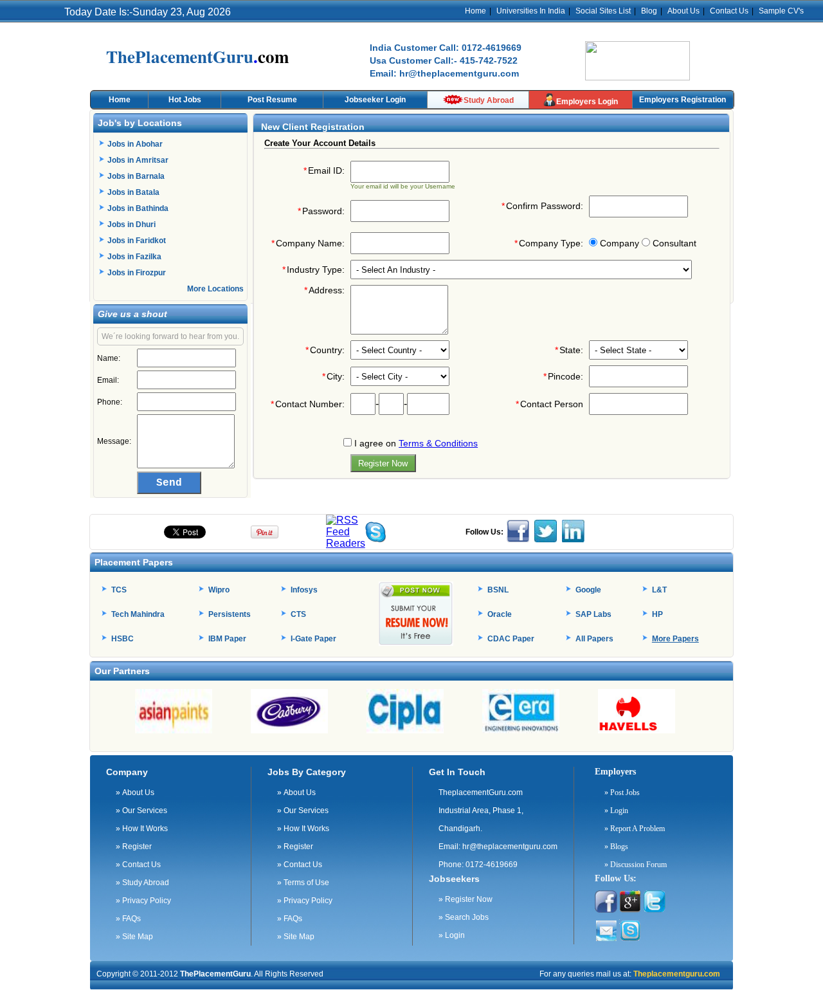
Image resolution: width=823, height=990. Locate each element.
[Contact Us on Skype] (375, 538)
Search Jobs (464, 917)
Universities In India (530, 10)
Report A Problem (634, 828)
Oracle (499, 614)
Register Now (466, 899)
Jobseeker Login (375, 99)
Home (475, 10)
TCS (119, 589)
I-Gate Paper (313, 638)
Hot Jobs (184, 99)
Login (452, 935)
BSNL (498, 589)
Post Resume (272, 99)
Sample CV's (781, 10)
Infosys (304, 589)
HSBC (122, 638)
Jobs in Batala (133, 192)
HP (657, 614)
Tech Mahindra (138, 614)
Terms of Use (303, 882)
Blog (649, 10)
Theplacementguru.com (675, 973)
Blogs (616, 846)
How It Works (142, 828)
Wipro (219, 589)
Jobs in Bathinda (137, 208)
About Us (683, 10)
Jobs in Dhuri (131, 224)
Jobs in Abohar (135, 144)
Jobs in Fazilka (134, 256)
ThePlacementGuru (215, 973)
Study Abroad (489, 100)
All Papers (594, 638)
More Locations (215, 288)
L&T (659, 589)
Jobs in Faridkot (136, 240)
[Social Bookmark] (345, 543)
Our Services (141, 810)
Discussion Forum (635, 864)
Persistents (229, 614)
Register (134, 846)
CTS (298, 614)
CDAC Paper (510, 638)
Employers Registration (682, 99)
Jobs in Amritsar (137, 160)
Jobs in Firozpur (136, 272)
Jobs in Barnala (136, 176)
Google (588, 589)
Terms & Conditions (438, 443)
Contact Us (729, 10)
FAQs (128, 918)
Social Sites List (603, 10)
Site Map (134, 936)
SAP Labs (593, 614)
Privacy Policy (143, 900)
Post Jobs (622, 792)
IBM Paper (227, 638)
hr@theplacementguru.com (509, 846)
